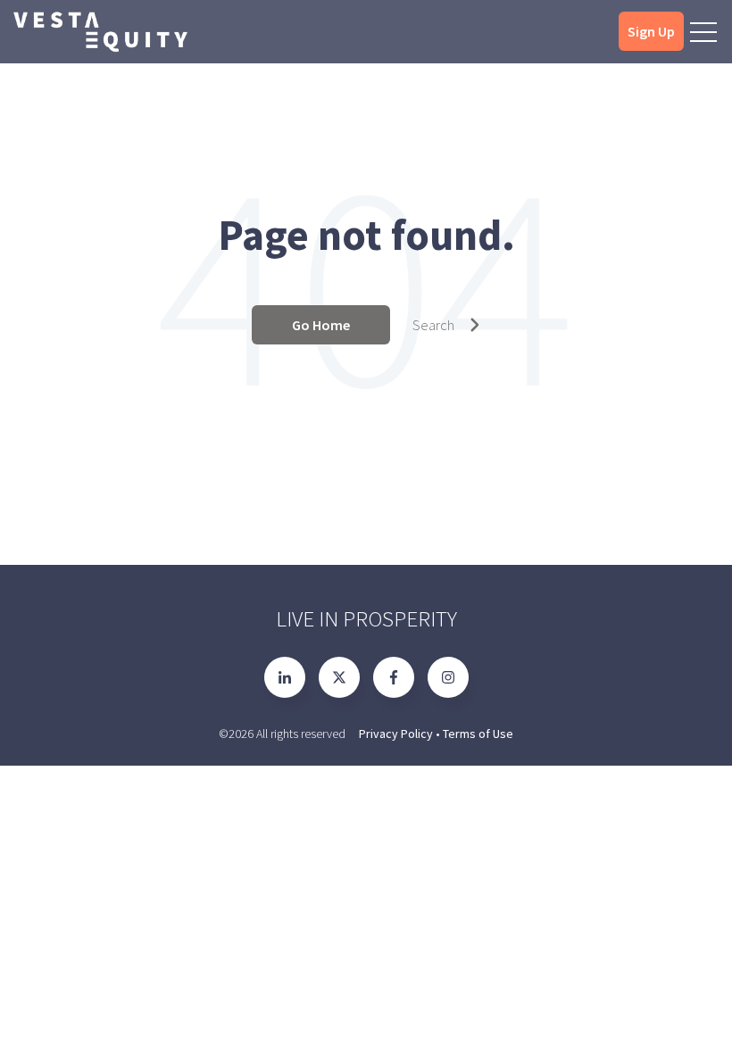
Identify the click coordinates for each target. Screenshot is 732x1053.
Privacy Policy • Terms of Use (436, 733)
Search (433, 325)
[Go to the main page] (100, 31)
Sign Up (651, 31)
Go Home (321, 325)
